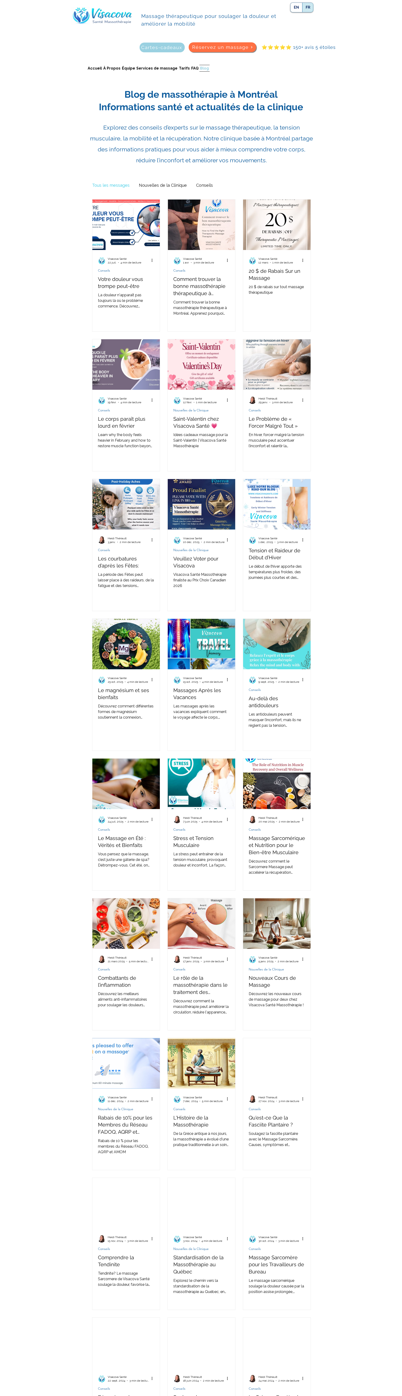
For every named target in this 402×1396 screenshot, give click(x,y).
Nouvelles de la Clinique (163, 185)
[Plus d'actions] (153, 260)
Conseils (204, 185)
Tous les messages (111, 185)
